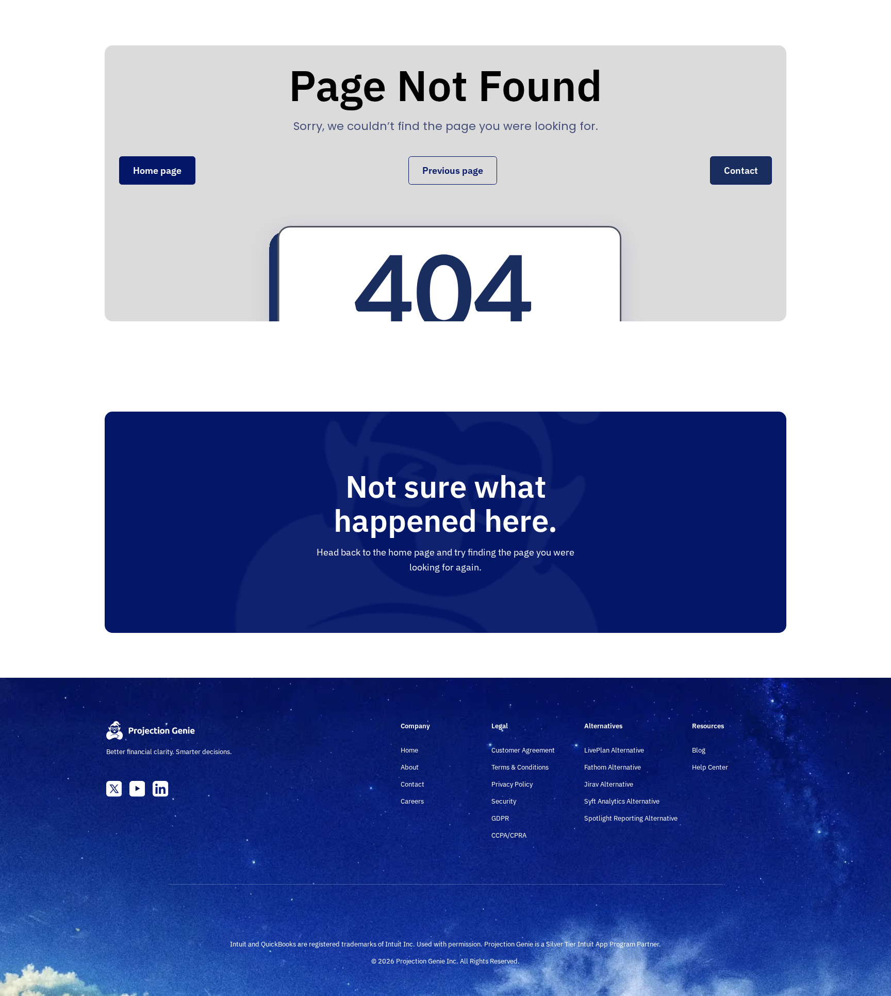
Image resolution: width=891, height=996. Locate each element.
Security (503, 801)
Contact (412, 784)
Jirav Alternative (608, 784)
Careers (412, 801)
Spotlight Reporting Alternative (631, 818)
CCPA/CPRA (508, 835)
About (410, 767)
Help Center (710, 767)
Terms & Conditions (520, 767)
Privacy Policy (512, 784)
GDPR (500, 818)
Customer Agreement (523, 750)
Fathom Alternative (612, 767)
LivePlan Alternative (614, 750)
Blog (698, 750)
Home (409, 750)
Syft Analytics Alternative (621, 801)
